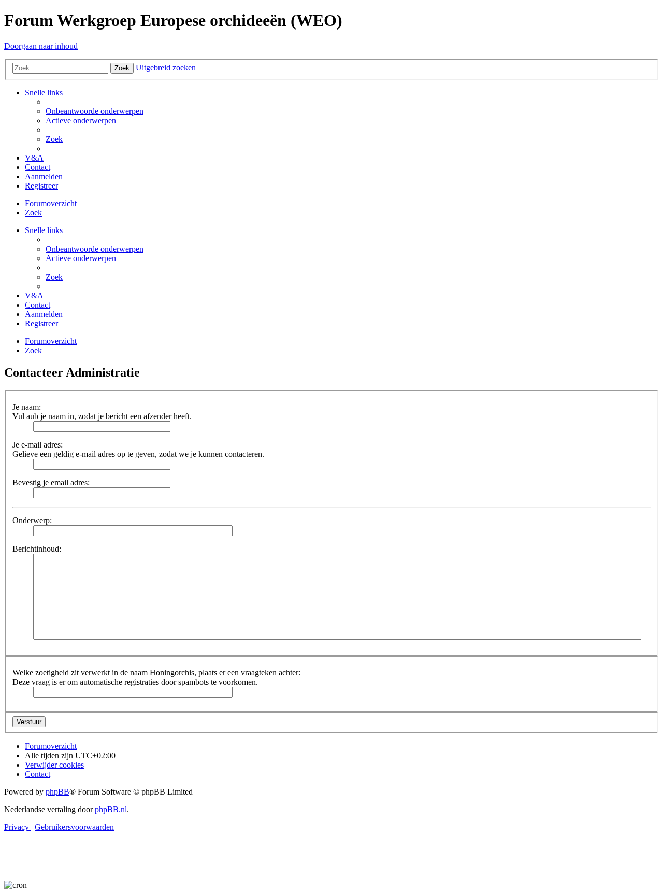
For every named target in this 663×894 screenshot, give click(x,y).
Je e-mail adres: (37, 444)
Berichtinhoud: (36, 548)
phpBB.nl (111, 809)
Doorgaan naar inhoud (41, 45)
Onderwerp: (32, 520)
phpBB (57, 791)
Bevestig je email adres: (51, 482)
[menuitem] (94, 111)
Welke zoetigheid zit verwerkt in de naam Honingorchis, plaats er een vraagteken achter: (156, 672)
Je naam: (26, 406)
